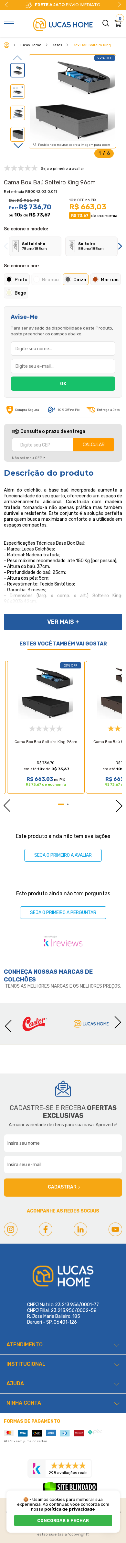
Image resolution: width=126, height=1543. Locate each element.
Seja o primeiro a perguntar (63, 912)
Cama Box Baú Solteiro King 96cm (46, 741)
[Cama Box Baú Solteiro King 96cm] (46, 691)
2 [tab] (67, 804)
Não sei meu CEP (27, 458)
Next (119, 4)
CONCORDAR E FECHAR (63, 1520)
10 (18, 215)
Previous (18, 58)
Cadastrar (62, 1187)
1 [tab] (61, 804)
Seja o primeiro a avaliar (63, 855)
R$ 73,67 (39, 215)
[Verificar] (70, 1489)
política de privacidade (69, 1509)
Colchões (20, 979)
